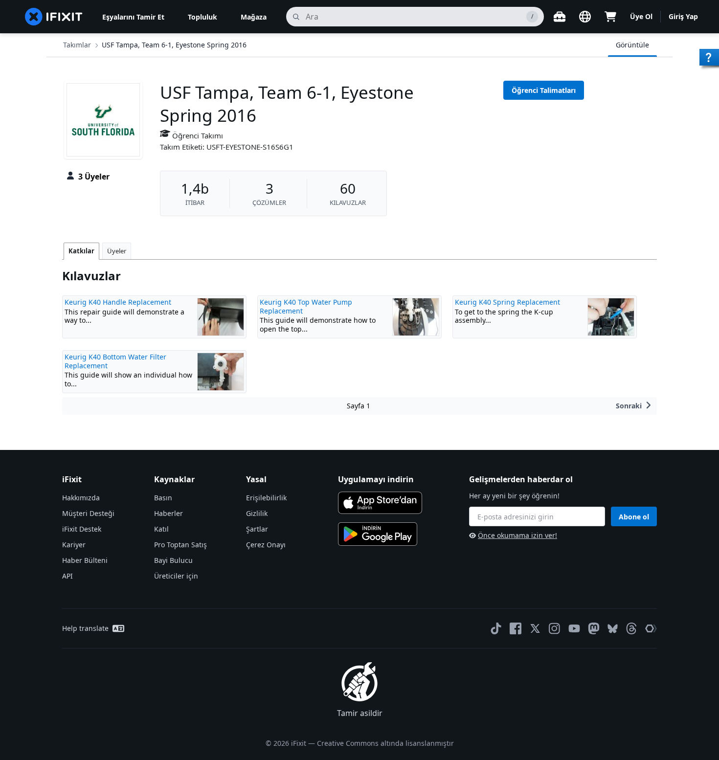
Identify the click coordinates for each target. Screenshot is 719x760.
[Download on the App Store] (380, 502)
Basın (163, 497)
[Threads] (631, 628)
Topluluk (202, 17)
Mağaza (254, 17)
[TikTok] (496, 628)
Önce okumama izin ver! (517, 535)
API (67, 576)
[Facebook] (515, 628)
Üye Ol (641, 16)
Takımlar (77, 44)
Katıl (161, 529)
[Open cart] (610, 16)
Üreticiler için (176, 576)
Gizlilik (257, 513)
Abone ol (634, 516)
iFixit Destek (81, 529)
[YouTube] (574, 628)
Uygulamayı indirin (376, 479)
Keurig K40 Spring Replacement (507, 302)
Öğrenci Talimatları (544, 90)
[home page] (54, 16)
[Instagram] (555, 628)
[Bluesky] (612, 629)
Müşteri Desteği (88, 513)
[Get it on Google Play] (377, 534)
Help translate (85, 628)
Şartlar (257, 529)
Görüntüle (632, 44)
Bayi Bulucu (173, 560)
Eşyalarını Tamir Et (133, 17)
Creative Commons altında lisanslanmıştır (385, 743)
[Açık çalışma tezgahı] (559, 16)
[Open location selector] (585, 16)
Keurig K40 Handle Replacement (118, 302)
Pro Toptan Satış (180, 544)
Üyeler (116, 250)
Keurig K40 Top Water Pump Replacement (306, 306)
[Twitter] (535, 628)
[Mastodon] (594, 628)
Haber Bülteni (85, 560)
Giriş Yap (683, 16)
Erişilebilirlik (266, 497)
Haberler (168, 513)
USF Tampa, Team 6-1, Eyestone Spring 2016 (174, 44)
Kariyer (74, 544)
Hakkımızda (81, 497)
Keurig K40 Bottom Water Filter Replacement (115, 361)
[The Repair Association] (651, 628)
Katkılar (81, 250)
